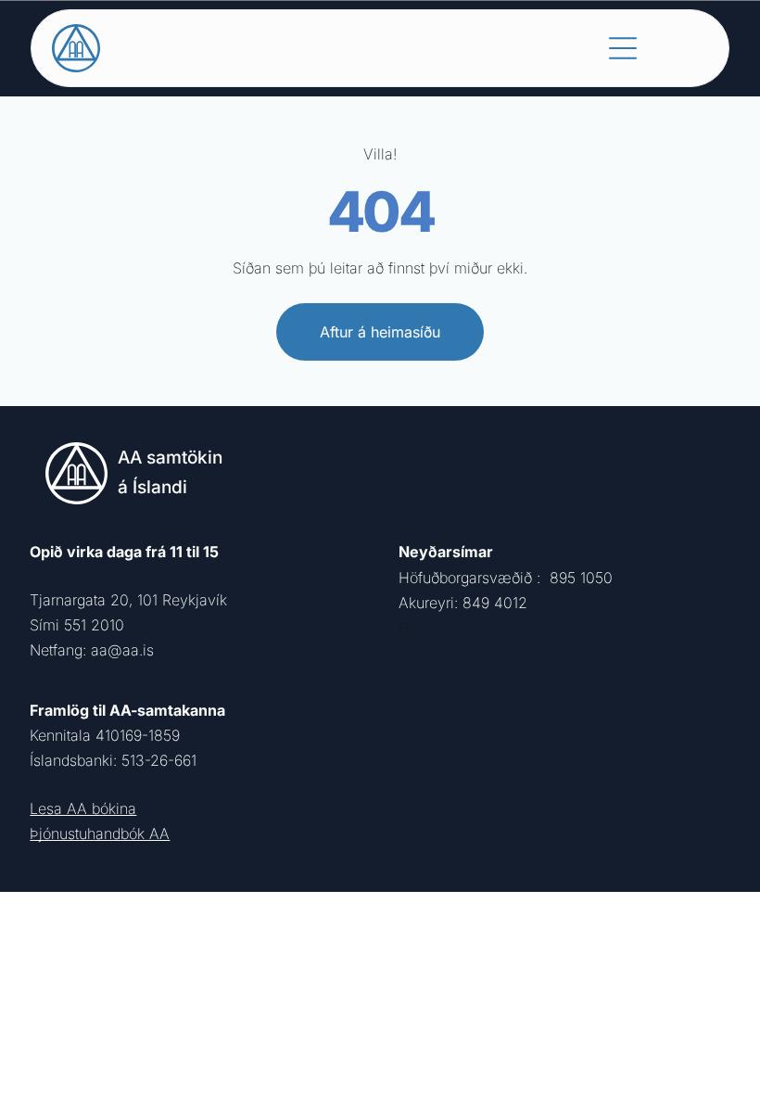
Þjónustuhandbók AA (100, 833)
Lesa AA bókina (83, 808)
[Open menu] (623, 48)
